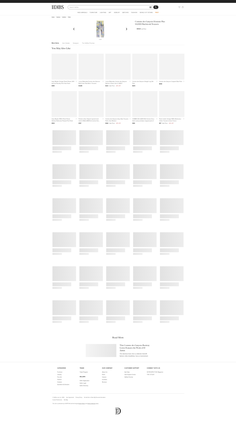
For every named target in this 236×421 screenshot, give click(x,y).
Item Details (66, 43)
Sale (157, 12)
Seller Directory (84, 385)
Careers (104, 377)
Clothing (64, 17)
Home (53, 17)
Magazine (155, 372)
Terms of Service (91, 403)
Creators (59, 382)
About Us (104, 372)
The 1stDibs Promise (88, 43)
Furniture (93, 12)
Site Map (66, 400)
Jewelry (117, 12)
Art (110, 12)
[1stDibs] (58, 7)
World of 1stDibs (146, 12)
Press (103, 374)
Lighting (103, 12)
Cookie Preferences (57, 400)
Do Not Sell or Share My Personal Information (94, 397)
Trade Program (84, 372)
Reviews (104, 382)
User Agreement (70, 397)
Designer (76, 43)
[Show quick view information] (76, 81)
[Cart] (183, 7)
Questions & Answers (63, 384)
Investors (104, 379)
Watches (125, 12)
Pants (69, 17)
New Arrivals (82, 12)
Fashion (134, 12)
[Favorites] (179, 7)
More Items (55, 43)
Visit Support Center (130, 374)
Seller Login (83, 383)
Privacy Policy (79, 397)
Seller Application (84, 380)
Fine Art (59, 377)
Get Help (127, 372)
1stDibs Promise (128, 377)
